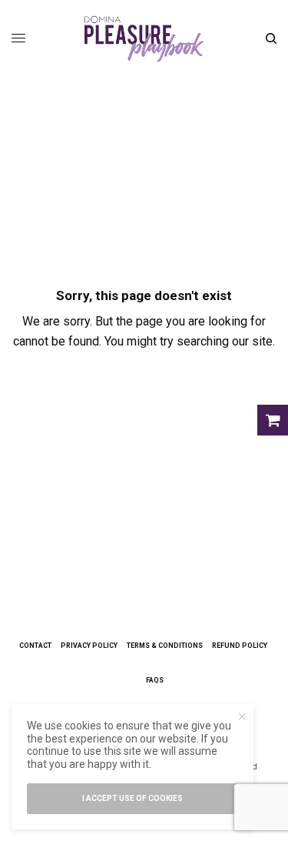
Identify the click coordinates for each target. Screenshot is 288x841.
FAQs (155, 680)
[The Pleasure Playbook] (144, 38)
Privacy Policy (89, 645)
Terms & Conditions (165, 645)
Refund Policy (239, 645)
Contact (35, 645)
